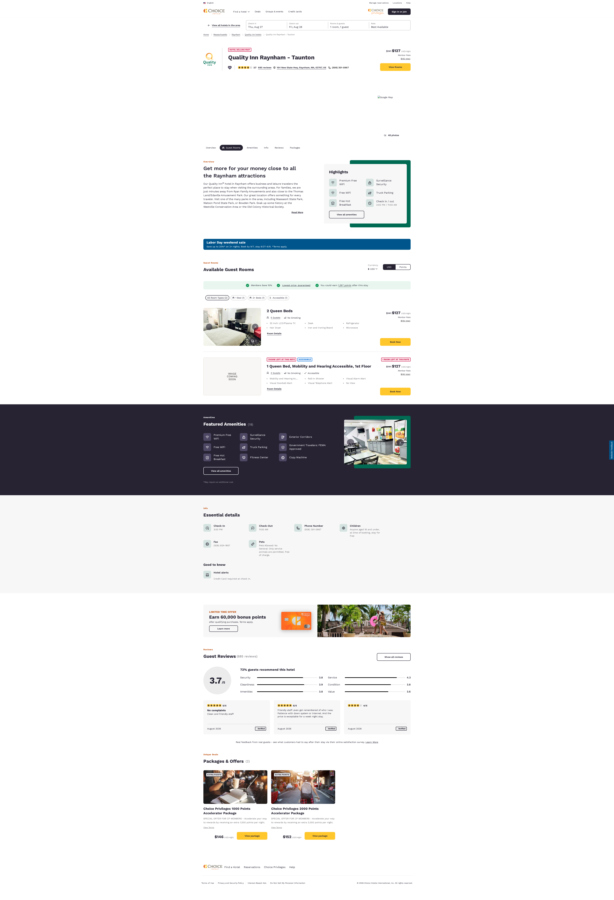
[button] (611, 450)
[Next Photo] (255, 327)
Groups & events (274, 11)
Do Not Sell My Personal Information (287, 883)
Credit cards (295, 11)
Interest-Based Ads (257, 883)
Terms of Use (207, 883)
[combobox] (241, 11)
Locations (397, 3)
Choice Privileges (274, 867)
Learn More (372, 742)
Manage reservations (379, 3)
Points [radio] (402, 267)
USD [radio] (389, 267)
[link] (223, 628)
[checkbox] (217, 297)
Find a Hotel (232, 867)
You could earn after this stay (344, 285)
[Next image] (400, 442)
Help (408, 3)
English (210, 3)
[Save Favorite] (229, 67)
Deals (257, 11)
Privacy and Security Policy (231, 883)
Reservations (252, 867)
